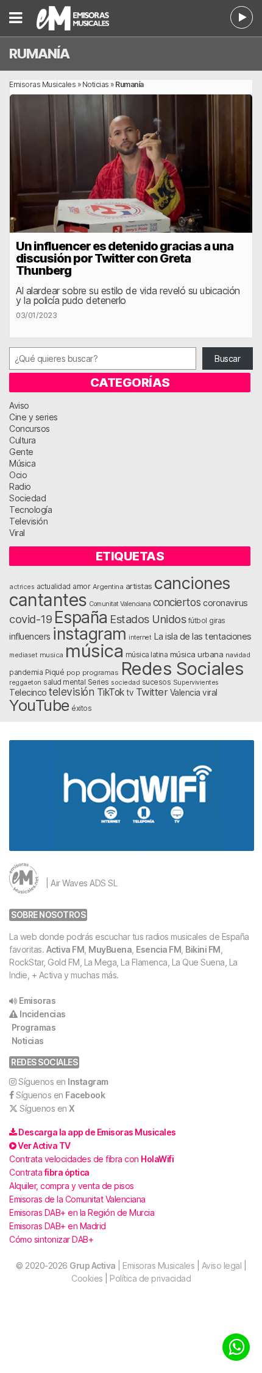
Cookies (87, 1278)
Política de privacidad (150, 1278)
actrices (21, 586)
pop (73, 672)
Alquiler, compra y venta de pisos (71, 1186)
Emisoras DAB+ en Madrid (57, 1226)
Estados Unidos (148, 619)
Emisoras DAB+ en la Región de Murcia (81, 1212)
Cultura (22, 440)
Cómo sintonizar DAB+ (51, 1239)
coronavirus (225, 603)
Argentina (108, 586)
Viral (17, 533)
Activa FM (65, 949)
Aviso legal (222, 1265)
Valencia (185, 692)
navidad (237, 655)
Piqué (55, 672)
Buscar (227, 358)
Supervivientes (196, 682)
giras (217, 620)
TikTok (110, 692)
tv (129, 692)
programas (100, 672)
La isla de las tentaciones (203, 636)
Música (22, 463)
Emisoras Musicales (42, 84)
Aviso (19, 405)
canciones (192, 583)
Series (98, 682)
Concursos (29, 428)
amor (81, 586)
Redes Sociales (182, 668)
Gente (21, 451)
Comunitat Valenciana (119, 604)
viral (210, 692)
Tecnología (30, 509)
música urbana (197, 654)
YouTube (39, 705)
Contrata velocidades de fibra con (91, 1159)
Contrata (49, 1172)
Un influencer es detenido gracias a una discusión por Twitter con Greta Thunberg (124, 258)
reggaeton (25, 682)
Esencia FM (158, 949)
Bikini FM (203, 949)
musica (51, 655)
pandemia (26, 672)
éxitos (81, 708)
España (81, 617)
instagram (89, 633)
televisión (71, 691)
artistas (139, 586)
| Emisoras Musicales (131, 1265)
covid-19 (30, 619)
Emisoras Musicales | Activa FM (88, 18)
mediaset (23, 655)
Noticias (95, 84)
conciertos (177, 602)
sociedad (125, 682)
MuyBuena (110, 949)
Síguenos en (63, 1081)
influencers (30, 636)
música (94, 651)
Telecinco (28, 692)
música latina (147, 654)
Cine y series (33, 417)
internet (140, 637)
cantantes (48, 599)
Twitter (152, 692)
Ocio (18, 475)
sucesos (156, 681)
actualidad (54, 586)
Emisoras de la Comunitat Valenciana (77, 1199)
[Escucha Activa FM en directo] (241, 17)
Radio (20, 486)
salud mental (64, 682)
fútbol (197, 620)
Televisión (28, 521)
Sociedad (27, 498)
